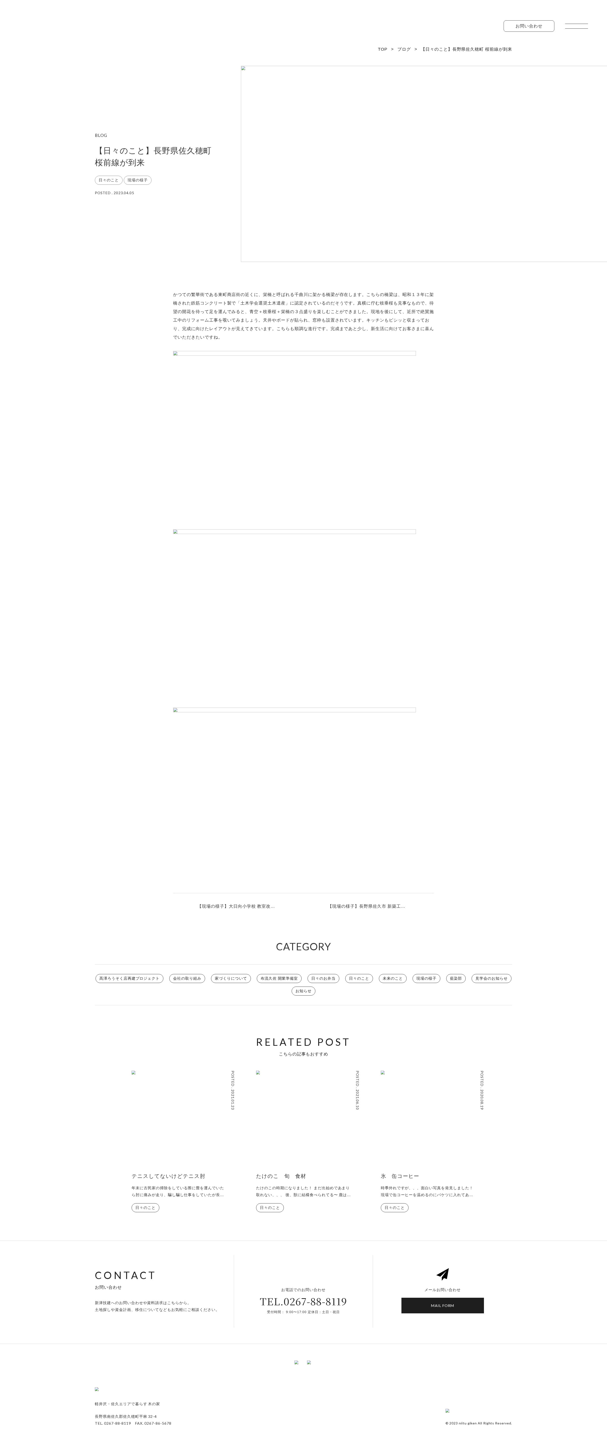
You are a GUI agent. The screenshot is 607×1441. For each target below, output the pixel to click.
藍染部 (456, 978)
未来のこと (393, 978)
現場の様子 (426, 978)
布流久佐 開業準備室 (279, 978)
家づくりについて (231, 978)
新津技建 (33, 28)
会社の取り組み (187, 978)
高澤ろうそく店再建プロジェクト (129, 978)
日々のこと (359, 978)
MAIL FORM (443, 1305)
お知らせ (303, 991)
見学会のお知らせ (491, 978)
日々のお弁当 (323, 978)
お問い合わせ (529, 26)
